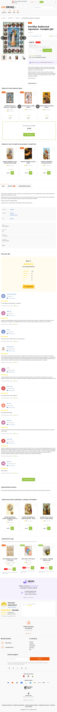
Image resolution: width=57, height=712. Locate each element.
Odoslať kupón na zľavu (28, 374)
